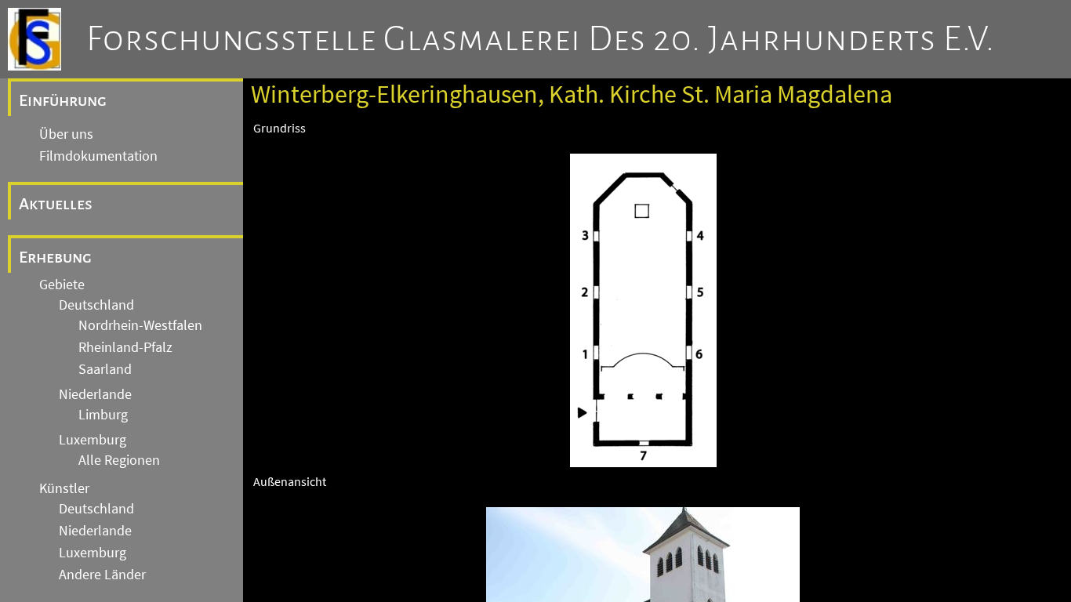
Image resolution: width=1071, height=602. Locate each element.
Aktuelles (56, 203)
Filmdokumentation (98, 156)
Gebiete (62, 284)
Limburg (103, 414)
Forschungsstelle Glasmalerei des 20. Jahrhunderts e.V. (540, 39)
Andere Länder (102, 574)
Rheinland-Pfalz (125, 347)
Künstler (64, 488)
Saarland (105, 369)
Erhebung (55, 257)
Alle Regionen (119, 460)
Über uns (66, 134)
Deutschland (96, 305)
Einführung (63, 100)
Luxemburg (92, 439)
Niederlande (95, 394)
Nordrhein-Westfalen (140, 325)
